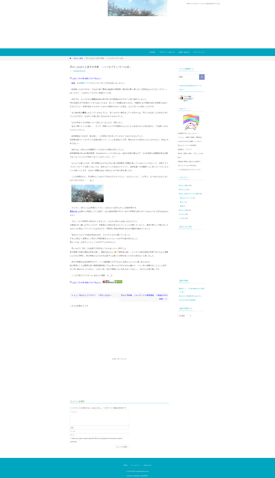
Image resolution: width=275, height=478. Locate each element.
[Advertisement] (137, 32)
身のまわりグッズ (186, 198)
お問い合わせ (148, 465)
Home (125, 465)
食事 (181, 206)
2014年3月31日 (79, 71)
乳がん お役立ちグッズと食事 (189, 193)
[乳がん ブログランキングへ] (108, 283)
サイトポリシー (135, 465)
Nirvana (136, 476)
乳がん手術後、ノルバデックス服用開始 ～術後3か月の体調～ (144, 297)
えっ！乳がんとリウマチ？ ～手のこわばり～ (92, 295)
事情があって (75, 211)
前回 (73, 83)
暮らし (182, 202)
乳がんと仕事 (183, 210)
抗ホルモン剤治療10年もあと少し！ (191, 296)
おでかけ (182, 214)
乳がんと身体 (78, 58)
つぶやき (182, 218)
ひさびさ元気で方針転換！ (188, 300)
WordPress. (144, 476)
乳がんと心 (182, 189)
